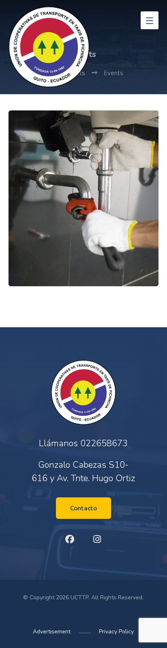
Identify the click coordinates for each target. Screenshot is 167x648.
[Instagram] (97, 539)
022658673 (104, 443)
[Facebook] (70, 539)
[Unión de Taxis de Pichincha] (49, 46)
